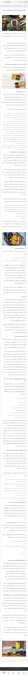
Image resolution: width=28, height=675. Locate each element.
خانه (25, 6)
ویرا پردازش (7, 668)
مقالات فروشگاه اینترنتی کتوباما (17, 6)
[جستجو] (26, 2)
